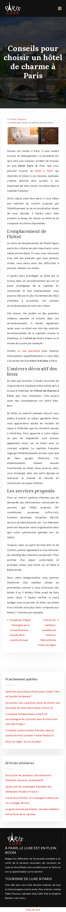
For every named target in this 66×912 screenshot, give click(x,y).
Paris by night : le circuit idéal (23, 741)
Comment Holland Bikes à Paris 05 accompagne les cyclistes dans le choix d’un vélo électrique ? (31, 718)
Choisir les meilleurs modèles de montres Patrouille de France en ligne (47, 632)
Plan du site (33, 909)
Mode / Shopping (18, 119)
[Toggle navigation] (59, 8)
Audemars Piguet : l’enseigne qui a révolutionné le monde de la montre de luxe (20, 629)
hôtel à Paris (44, 170)
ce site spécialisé (28, 350)
